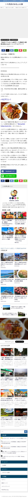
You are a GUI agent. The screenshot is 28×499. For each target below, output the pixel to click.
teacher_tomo (14, 200)
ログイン (4, 479)
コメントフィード (6, 486)
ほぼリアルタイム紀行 (5, 39)
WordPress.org (5, 489)
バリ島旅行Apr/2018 (14, 39)
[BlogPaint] (14, 111)
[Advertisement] (14, 23)
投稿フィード (5, 482)
